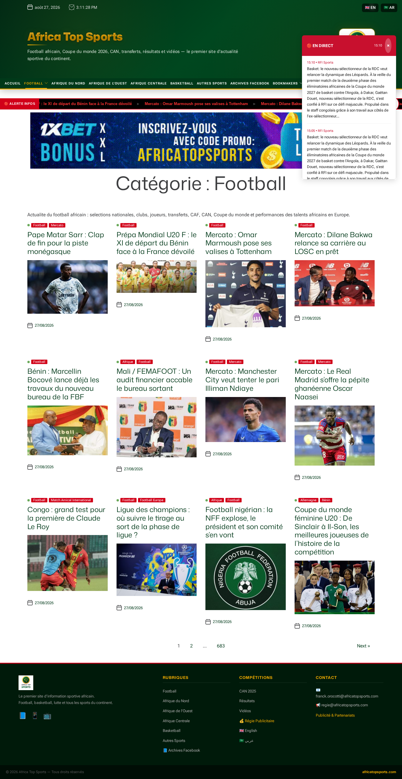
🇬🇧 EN (370, 7)
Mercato (57, 225)
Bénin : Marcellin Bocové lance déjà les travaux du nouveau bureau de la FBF (63, 383)
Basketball (181, 83)
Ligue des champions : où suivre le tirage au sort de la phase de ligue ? (153, 522)
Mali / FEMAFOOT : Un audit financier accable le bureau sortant (154, 379)
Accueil (13, 83)
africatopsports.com (379, 772)
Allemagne (308, 500)
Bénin (326, 500)
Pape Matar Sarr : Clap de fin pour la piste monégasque (65, 243)
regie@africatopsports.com (344, 705)
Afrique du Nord (68, 83)
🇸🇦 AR (389, 7)
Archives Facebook (249, 83)
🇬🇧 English (248, 730)
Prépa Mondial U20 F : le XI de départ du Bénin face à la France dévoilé (157, 243)
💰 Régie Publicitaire (256, 721)
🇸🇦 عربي (246, 740)
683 (221, 646)
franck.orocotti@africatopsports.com (347, 696)
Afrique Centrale (149, 83)
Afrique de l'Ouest (177, 711)
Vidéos (245, 711)
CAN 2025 (247, 691)
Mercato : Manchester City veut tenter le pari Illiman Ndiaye (242, 379)
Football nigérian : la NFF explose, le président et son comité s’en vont (244, 522)
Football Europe (151, 500)
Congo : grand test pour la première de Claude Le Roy (66, 517)
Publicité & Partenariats (335, 715)
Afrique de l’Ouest (108, 83)
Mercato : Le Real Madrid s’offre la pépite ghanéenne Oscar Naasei (332, 383)
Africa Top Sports (75, 36)
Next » (363, 646)
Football (33, 83)
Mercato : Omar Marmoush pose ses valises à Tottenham (180, 103)
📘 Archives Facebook (181, 750)
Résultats (247, 701)
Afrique (127, 362)
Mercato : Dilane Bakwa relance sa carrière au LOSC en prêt (299, 103)
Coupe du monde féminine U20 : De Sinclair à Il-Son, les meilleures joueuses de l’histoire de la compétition (332, 530)
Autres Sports (212, 83)
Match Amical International (71, 500)
